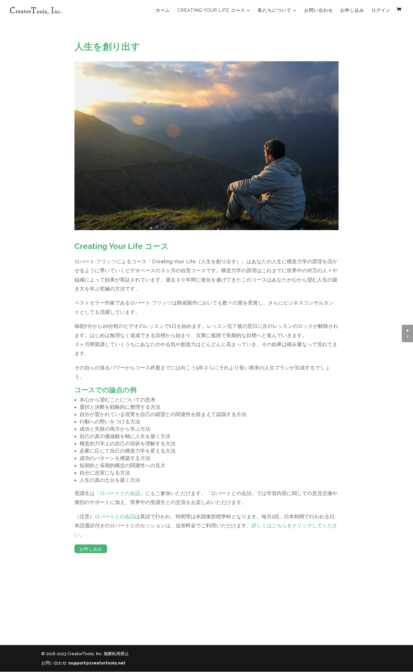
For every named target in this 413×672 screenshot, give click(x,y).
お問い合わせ (318, 10)
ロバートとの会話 (120, 493)
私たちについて (274, 10)
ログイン (381, 10)
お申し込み (352, 10)
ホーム (163, 10)
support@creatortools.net (97, 663)
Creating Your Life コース (211, 10)
